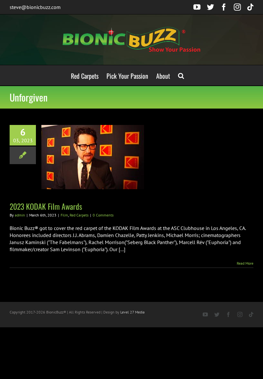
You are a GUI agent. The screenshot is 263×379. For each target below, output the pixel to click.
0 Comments (103, 215)
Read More (245, 263)
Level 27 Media (132, 312)
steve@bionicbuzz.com (35, 7)
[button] (181, 75)
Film (64, 215)
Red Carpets (79, 215)
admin (20, 215)
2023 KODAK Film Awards (46, 206)
